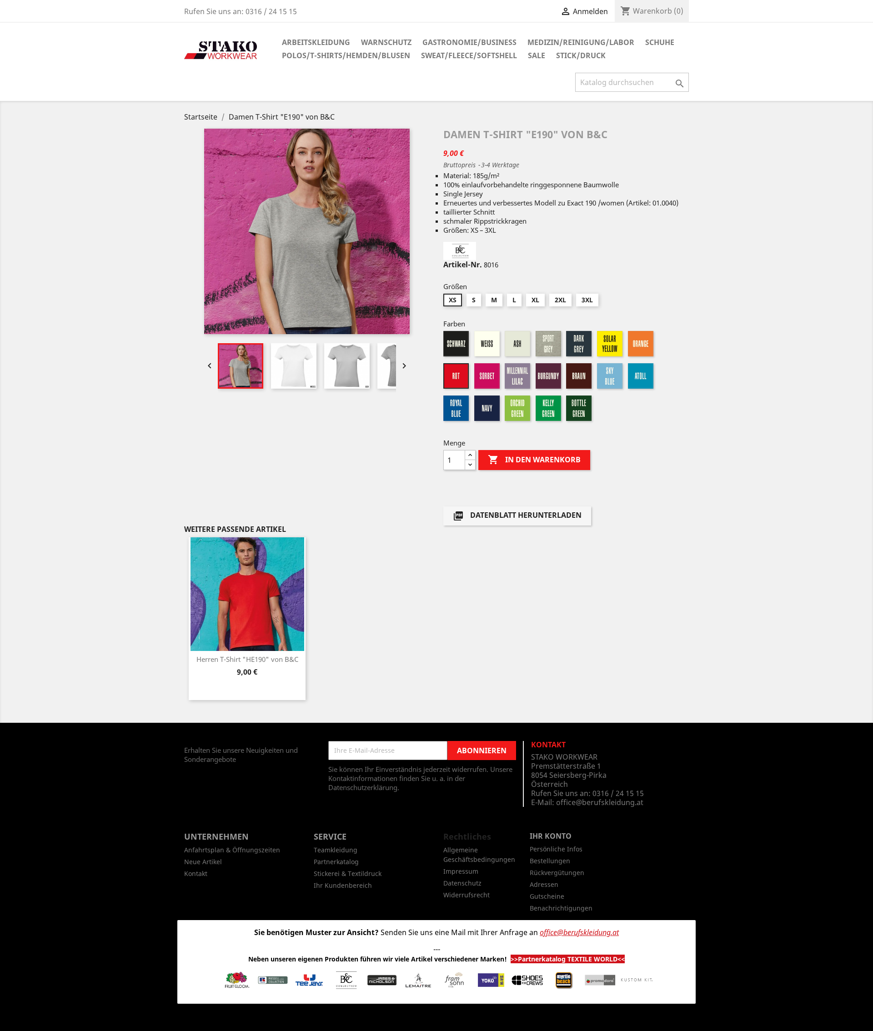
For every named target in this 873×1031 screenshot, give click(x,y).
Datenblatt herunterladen (517, 516)
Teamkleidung (335, 850)
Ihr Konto (551, 836)
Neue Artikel (203, 861)
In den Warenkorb (534, 459)
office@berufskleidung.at (599, 802)
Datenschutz (462, 883)
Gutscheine (547, 896)
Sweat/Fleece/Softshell (469, 55)
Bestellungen (550, 860)
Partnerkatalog (336, 861)
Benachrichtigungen (561, 908)
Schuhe (659, 42)
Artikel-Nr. (462, 264)
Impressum (460, 871)
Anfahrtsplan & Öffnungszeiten (232, 850)
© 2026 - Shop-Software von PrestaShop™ (436, 1019)
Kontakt (195, 873)
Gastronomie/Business (469, 42)
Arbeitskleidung (316, 42)
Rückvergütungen (557, 872)
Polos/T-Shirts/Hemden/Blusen (346, 55)
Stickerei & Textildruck (347, 873)
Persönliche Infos (556, 849)
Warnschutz (386, 42)
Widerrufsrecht (466, 895)
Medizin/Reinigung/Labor (580, 42)
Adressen (544, 884)
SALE (536, 55)
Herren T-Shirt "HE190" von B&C (247, 659)
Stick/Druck (581, 55)
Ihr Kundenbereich (343, 885)
